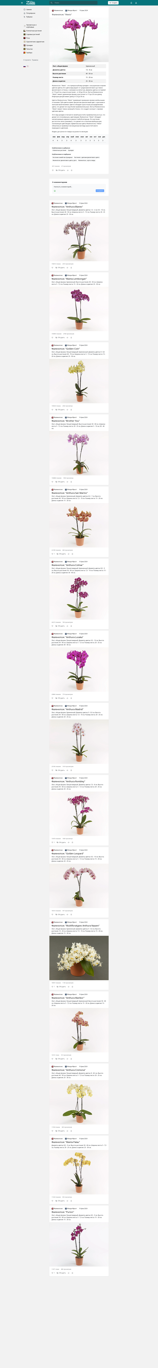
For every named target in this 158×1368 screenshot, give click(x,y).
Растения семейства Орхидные (62, 157)
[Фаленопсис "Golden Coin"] (79, 375)
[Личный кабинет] (136, 2)
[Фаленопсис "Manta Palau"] (79, 1167)
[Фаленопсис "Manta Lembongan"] (79, 304)
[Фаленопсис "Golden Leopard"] (79, 880)
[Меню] (22, 2)
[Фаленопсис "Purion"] (79, 1239)
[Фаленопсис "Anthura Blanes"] (79, 233)
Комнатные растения (59, 150)
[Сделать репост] (68, 170)
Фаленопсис (58, 10)
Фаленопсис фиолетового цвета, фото (65, 160)
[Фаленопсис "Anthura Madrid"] (79, 736)
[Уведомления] (131, 2)
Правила (35, 60)
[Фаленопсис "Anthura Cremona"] (79, 1097)
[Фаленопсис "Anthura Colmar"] (79, 592)
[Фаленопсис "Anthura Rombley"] (79, 808)
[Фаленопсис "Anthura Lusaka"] (79, 664)
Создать (114, 3)
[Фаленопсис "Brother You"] (79, 447)
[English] (28, 67)
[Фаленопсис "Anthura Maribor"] (79, 1024)
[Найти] (51, 2)
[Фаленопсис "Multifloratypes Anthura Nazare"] (79, 952)
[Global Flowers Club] (31, 3)
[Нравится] (53, 170)
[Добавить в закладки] (72, 170)
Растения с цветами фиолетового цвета (86, 157)
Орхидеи (71, 150)
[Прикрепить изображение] (55, 190)
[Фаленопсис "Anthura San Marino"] (79, 519)
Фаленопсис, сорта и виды (86, 160)
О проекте (27, 60)
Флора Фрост (72, 10)
